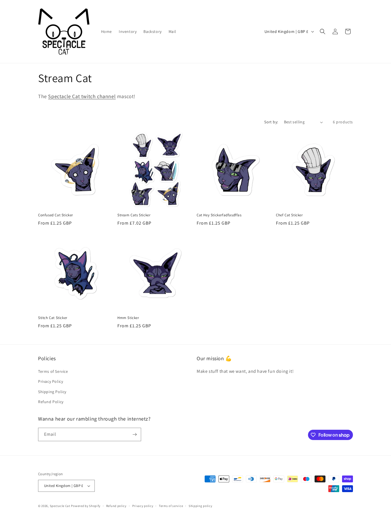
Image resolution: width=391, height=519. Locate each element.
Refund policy (116, 506)
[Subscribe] (134, 434)
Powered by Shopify (85, 506)
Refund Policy (51, 401)
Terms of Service (53, 371)
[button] (322, 31)
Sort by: (271, 121)
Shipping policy (200, 506)
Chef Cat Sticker (289, 215)
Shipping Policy (52, 391)
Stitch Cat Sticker (52, 318)
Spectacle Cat (60, 506)
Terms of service (171, 506)
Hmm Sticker (128, 318)
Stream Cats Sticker (133, 215)
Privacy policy (142, 506)
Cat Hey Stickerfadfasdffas (219, 215)
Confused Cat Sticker (55, 215)
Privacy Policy (50, 381)
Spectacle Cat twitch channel (82, 96)
